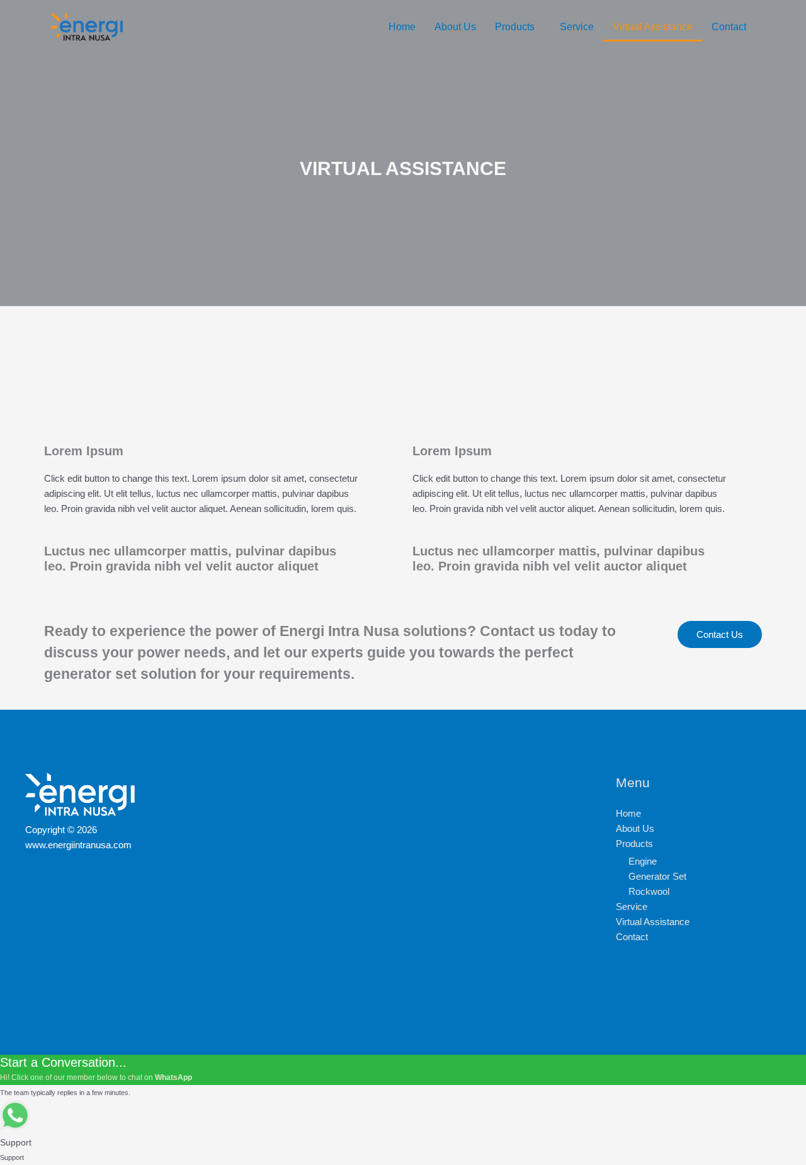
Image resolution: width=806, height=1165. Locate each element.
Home (402, 26)
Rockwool (648, 891)
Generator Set (657, 876)
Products (515, 26)
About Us (455, 26)
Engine (642, 861)
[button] (517, 27)
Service (577, 26)
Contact (729, 26)
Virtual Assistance (653, 26)
